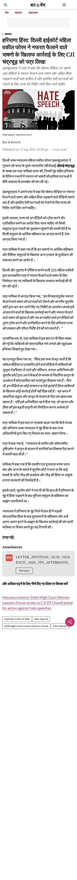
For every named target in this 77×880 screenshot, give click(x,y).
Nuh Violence (60, 626)
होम (6, 12)
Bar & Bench (11, 142)
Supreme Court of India (17, 618)
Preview (24, 571)
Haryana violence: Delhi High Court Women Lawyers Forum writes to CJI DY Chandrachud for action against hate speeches (37, 602)
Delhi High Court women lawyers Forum (26, 626)
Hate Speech (41, 618)
